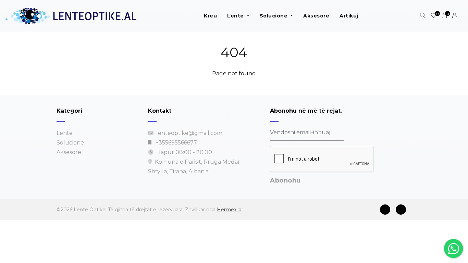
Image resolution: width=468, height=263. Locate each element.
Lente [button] (236, 16)
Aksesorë (316, 16)
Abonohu (285, 180)
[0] (433, 15)
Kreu (210, 16)
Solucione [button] (274, 16)
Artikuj (349, 16)
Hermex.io (229, 209)
